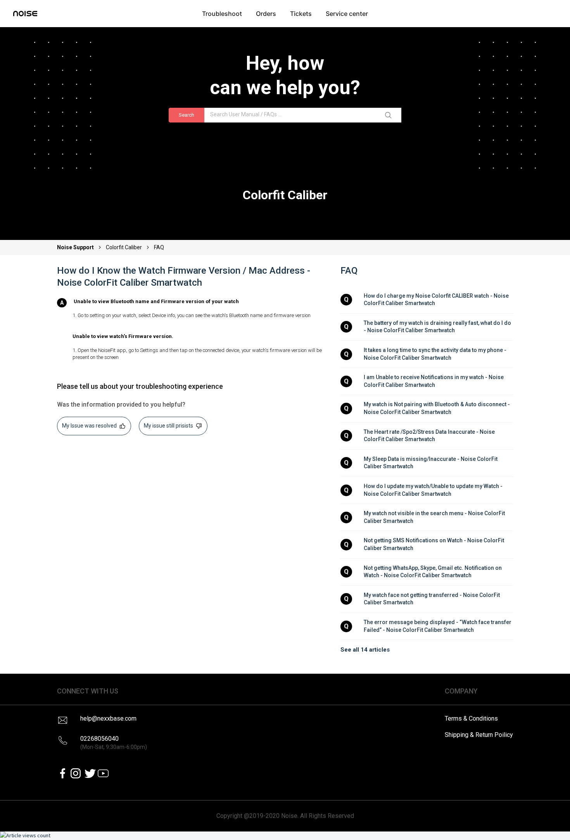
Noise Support (76, 247)
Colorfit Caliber (124, 247)
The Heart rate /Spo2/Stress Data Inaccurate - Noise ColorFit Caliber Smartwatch (430, 436)
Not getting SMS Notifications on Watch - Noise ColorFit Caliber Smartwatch (434, 544)
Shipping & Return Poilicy (479, 734)
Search (186, 115)
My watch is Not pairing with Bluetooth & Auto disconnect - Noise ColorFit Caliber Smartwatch (437, 408)
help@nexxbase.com (108, 718)
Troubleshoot (222, 13)
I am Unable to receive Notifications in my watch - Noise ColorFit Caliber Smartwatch (434, 381)
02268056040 (113, 742)
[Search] (389, 115)
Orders (266, 13)
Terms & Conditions (471, 718)
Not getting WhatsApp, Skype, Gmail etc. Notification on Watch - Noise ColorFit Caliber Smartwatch (433, 572)
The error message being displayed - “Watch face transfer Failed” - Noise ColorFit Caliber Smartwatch (438, 626)
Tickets (301, 13)
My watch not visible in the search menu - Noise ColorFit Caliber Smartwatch (435, 517)
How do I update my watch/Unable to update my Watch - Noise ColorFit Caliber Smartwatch (434, 490)
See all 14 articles (365, 649)
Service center (347, 13)
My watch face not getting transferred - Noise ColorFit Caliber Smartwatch (432, 599)
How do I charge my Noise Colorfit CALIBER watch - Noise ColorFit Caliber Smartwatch (437, 300)
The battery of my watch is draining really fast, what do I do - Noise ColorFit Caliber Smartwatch (438, 327)
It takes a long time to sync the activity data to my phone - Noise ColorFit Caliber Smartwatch (436, 354)
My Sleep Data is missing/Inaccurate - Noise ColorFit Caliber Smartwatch (431, 463)
